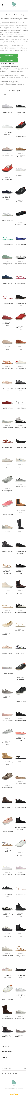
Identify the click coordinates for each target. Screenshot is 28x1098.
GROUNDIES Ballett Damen (20, 447)
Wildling (2, 50)
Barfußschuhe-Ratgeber (15, 52)
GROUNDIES (7, 110)
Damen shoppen (9, 55)
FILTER (5, 94)
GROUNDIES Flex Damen (21, 136)
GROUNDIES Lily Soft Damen (7, 720)
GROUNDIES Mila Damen (21, 533)
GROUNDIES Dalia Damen (7, 427)
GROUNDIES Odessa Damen (7, 1018)
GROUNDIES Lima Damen (7, 408)
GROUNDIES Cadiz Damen (7, 244)
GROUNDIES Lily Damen (21, 783)
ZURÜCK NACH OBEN (14, 1094)
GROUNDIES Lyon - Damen (7, 155)
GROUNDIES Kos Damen (7, 447)
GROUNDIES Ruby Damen (20, 244)
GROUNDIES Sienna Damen (7, 1036)
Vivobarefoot (12, 48)
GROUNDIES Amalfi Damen (20, 283)
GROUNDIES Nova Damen (7, 533)
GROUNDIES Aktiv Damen (20, 612)
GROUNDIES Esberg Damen (7, 551)
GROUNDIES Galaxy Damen (20, 701)
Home (2, 10)
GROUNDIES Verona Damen (7, 220)
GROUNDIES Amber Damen (20, 263)
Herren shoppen (8, 60)
